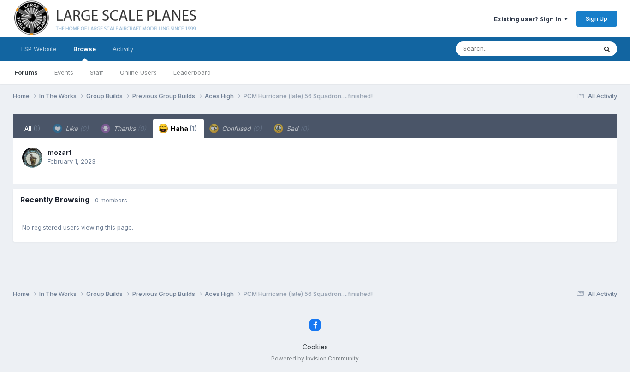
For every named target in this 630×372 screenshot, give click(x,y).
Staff (96, 72)
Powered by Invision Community (315, 358)
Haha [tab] (183, 128)
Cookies (315, 347)
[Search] (607, 48)
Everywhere (568, 48)
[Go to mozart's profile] (32, 158)
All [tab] (32, 128)
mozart (59, 152)
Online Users (138, 72)
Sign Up (596, 18)
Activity (123, 49)
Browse (84, 49)
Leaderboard (192, 72)
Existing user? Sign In (529, 19)
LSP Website (39, 49)
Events (63, 72)
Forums (26, 72)
